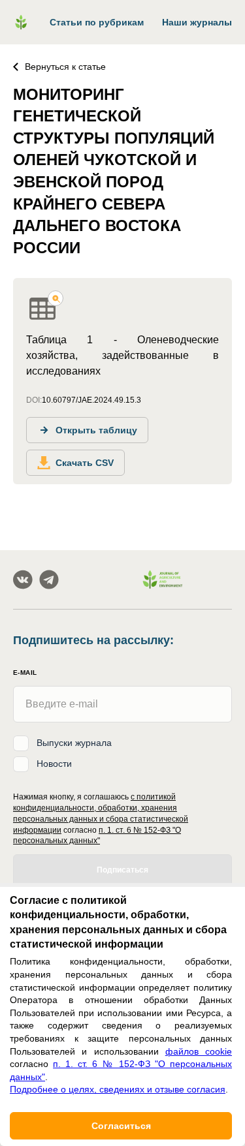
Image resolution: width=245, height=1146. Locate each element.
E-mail (25, 672)
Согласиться (121, 1126)
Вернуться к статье (65, 66)
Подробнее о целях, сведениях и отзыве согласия (117, 1089)
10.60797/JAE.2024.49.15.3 (91, 400)
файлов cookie (198, 1051)
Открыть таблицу (96, 430)
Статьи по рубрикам (97, 22)
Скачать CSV (85, 462)
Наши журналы (197, 22)
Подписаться (122, 870)
